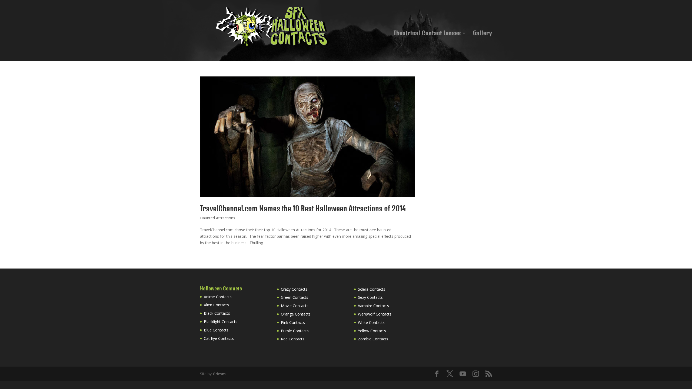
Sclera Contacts (371, 289)
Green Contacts (294, 297)
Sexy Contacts (370, 297)
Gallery (482, 33)
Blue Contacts (216, 330)
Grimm (219, 373)
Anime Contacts (218, 296)
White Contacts (371, 322)
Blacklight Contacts (220, 321)
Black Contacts (217, 313)
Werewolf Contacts (374, 314)
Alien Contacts (216, 304)
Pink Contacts (293, 322)
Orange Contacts (296, 314)
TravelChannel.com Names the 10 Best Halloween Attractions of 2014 (303, 208)
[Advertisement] (479, 110)
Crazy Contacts (294, 289)
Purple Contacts (295, 330)
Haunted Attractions (217, 217)
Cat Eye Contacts (219, 338)
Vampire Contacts (373, 305)
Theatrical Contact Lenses (427, 33)
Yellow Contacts (372, 330)
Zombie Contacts (373, 338)
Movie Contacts (294, 305)
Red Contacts (292, 338)
